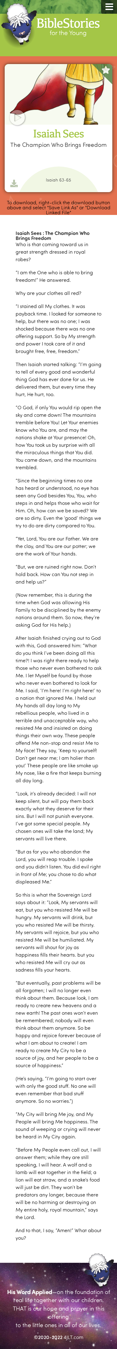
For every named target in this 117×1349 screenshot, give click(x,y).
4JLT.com (73, 1337)
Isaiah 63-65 (58, 179)
